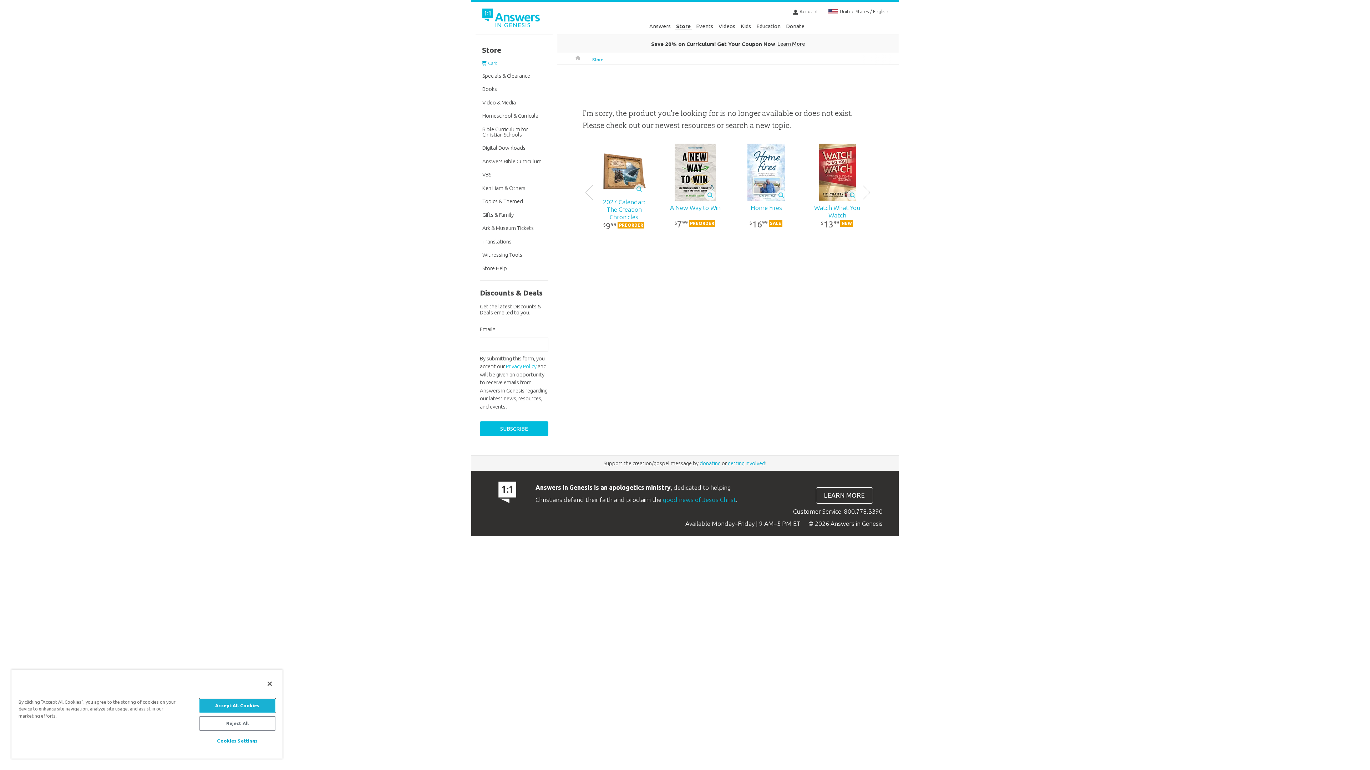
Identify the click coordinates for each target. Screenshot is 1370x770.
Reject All (237, 723)
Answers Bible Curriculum (512, 161)
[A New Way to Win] (695, 172)
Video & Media (499, 102)
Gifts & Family (498, 215)
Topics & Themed (502, 201)
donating (710, 463)
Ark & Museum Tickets (508, 228)
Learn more (844, 495)
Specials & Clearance (506, 76)
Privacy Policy (521, 366)
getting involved (746, 463)
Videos (727, 26)
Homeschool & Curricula (510, 116)
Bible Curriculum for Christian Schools (505, 132)
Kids (746, 26)
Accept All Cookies (237, 705)
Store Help (494, 268)
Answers (660, 26)
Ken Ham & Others (504, 188)
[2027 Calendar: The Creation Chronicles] (624, 172)
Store (683, 26)
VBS (486, 174)
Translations (497, 241)
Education (768, 26)
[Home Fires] (766, 172)
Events (704, 26)
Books (489, 89)
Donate (795, 26)
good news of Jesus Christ (699, 499)
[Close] (270, 684)
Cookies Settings (237, 740)
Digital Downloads (504, 148)
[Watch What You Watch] (837, 172)
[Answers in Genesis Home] (512, 19)
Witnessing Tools (502, 255)
